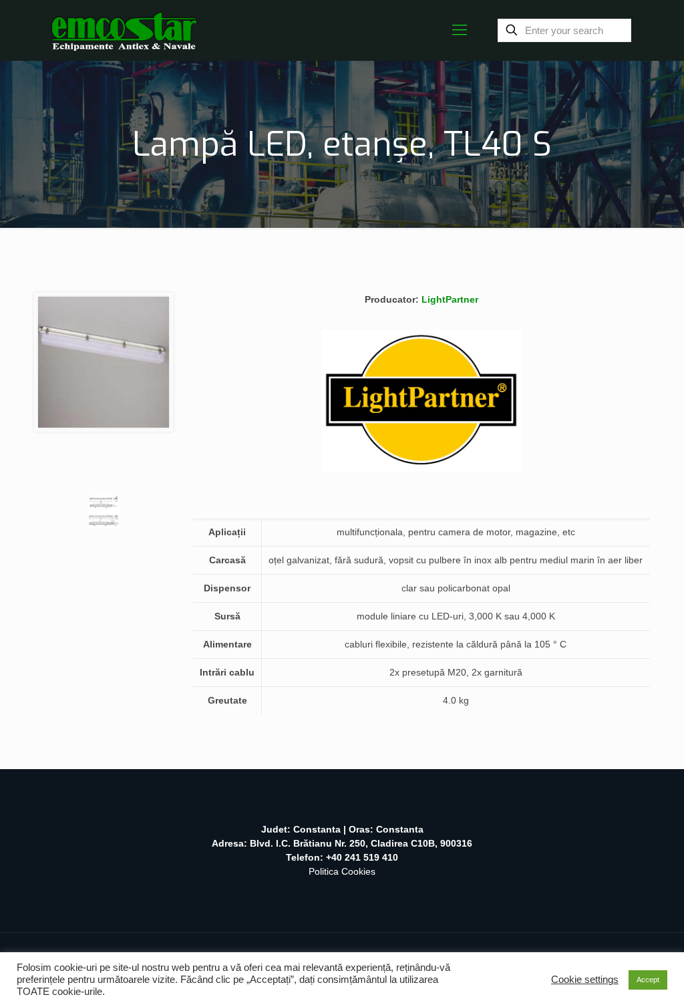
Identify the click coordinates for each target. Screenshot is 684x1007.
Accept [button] (648, 980)
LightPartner (449, 299)
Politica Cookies (342, 871)
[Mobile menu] (459, 30)
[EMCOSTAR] (123, 30)
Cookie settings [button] (585, 979)
